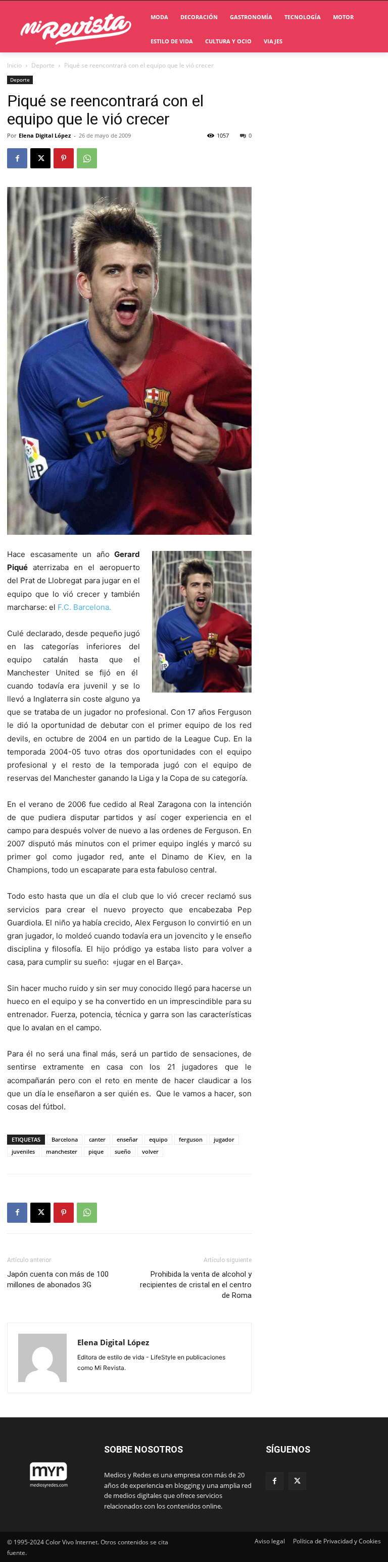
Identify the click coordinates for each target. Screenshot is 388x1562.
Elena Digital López (45, 135)
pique (96, 1151)
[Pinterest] (64, 158)
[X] (40, 158)
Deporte (43, 65)
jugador (224, 1139)
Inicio (14, 65)
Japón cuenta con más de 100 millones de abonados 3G (58, 1279)
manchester (61, 1151)
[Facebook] (17, 158)
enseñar (127, 1139)
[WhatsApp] (87, 158)
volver (150, 1151)
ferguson (191, 1139)
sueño (123, 1151)
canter (97, 1139)
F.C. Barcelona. (84, 607)
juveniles (23, 1151)
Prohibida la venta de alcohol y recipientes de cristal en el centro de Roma (196, 1285)
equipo (158, 1139)
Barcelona (65, 1139)
